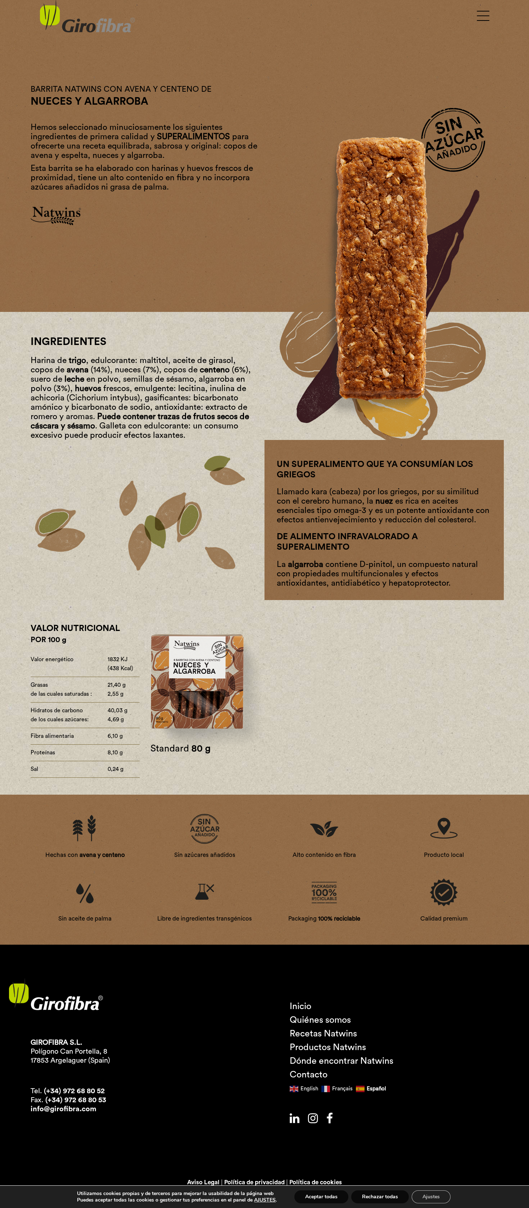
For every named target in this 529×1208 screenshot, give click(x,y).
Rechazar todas (380, 1196)
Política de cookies (315, 1182)
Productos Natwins (328, 1047)
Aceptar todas (321, 1196)
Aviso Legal (203, 1182)
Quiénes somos (320, 1020)
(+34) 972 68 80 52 (74, 1091)
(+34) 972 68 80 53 (75, 1100)
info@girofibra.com (63, 1109)
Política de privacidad (254, 1182)
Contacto (308, 1074)
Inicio (300, 1006)
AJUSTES (265, 1200)
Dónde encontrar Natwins (341, 1061)
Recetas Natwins (323, 1033)
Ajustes (431, 1196)
